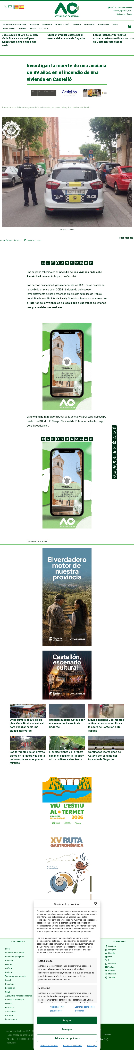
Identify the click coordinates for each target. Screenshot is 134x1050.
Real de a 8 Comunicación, (27, 1035)
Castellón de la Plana (37, 541)
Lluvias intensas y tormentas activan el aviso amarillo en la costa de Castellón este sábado (113, 38)
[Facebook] (58, 263)
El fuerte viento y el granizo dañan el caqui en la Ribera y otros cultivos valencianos (66, 755)
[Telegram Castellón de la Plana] (67, 412)
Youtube (111, 967)
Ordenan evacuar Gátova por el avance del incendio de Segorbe (67, 723)
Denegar (67, 1029)
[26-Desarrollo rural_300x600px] (67, 645)
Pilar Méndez (126, 237)
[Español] (22, 6)
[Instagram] (53, 263)
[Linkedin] (81, 263)
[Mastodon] (72, 263)
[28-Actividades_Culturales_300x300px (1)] (67, 698)
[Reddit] (86, 263)
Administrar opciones (67, 1038)
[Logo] (67, 10)
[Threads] (106, 977)
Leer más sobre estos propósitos (85, 1009)
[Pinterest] (91, 263)
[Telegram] (67, 263)
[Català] (16, 6)
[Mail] (106, 956)
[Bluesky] (77, 263)
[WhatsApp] (106, 963)
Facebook (112, 946)
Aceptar (67, 1020)
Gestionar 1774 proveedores (57, 1009)
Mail (110, 957)
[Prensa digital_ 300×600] (67, 882)
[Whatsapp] (48, 263)
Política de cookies (49, 1045)
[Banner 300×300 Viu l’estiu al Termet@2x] (67, 801)
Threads (111, 977)
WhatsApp (112, 963)
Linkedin (111, 953)
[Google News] (43, 263)
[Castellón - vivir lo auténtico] (67, 96)
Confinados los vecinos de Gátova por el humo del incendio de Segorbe (104, 755)
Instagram (112, 950)
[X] (62, 263)
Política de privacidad (72, 1045)
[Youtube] (106, 967)
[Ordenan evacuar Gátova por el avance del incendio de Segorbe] (67, 711)
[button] (95, 904)
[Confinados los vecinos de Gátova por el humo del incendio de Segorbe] (106, 743)
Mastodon (112, 974)
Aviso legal (92, 1045)
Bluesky (111, 970)
